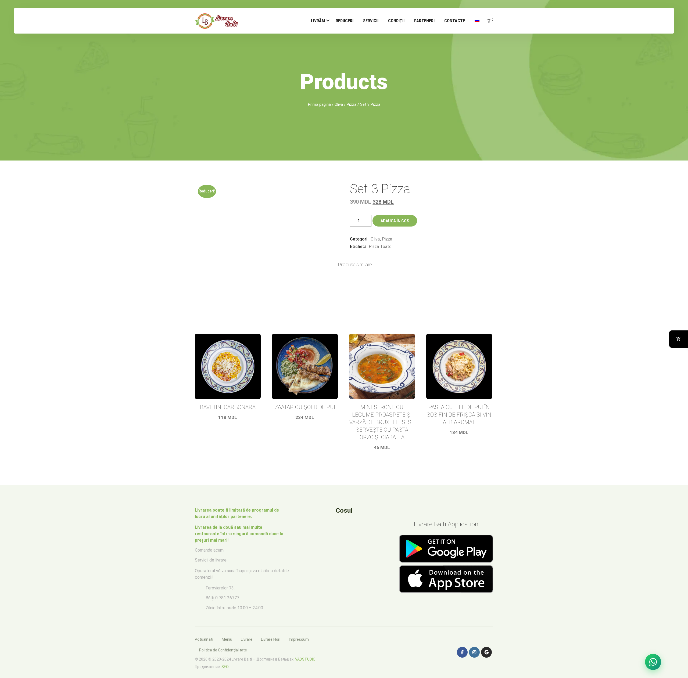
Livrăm (318, 20)
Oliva (339, 104)
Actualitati (204, 639)
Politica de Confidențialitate (223, 650)
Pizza (351, 104)
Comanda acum (209, 550)
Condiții (396, 20)
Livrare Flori (270, 639)
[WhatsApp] (653, 662)
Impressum (299, 639)
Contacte (454, 20)
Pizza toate (380, 246)
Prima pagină (319, 104)
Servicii (370, 20)
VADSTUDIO (305, 659)
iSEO (225, 667)
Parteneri (424, 20)
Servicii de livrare (211, 560)
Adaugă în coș (395, 221)
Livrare (246, 639)
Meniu (227, 639)
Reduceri (344, 20)
